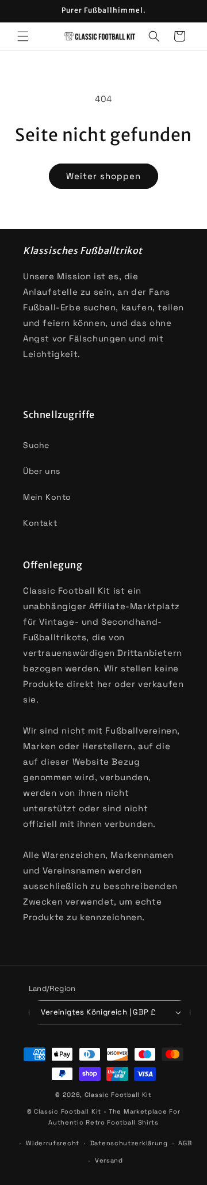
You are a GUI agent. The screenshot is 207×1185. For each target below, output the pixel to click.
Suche (36, 445)
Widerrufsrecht (52, 1143)
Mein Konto (47, 497)
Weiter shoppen (103, 175)
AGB (184, 1143)
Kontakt (40, 523)
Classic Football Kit (118, 1095)
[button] (23, 36)
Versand (109, 1160)
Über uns (41, 471)
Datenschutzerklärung (129, 1143)
